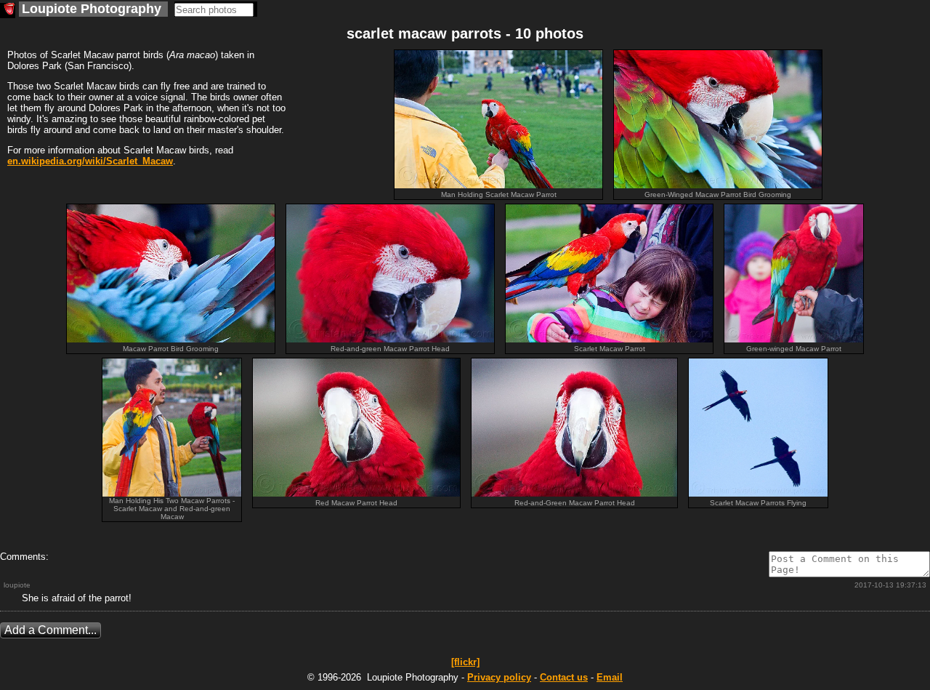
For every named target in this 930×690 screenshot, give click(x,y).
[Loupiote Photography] (7, 10)
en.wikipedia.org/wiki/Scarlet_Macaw (90, 161)
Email (610, 677)
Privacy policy (499, 677)
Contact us (564, 677)
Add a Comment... (50, 630)
